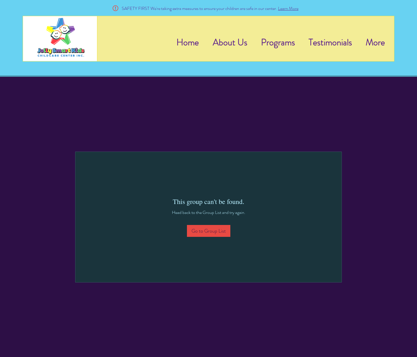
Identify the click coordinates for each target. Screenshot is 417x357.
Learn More (288, 8)
